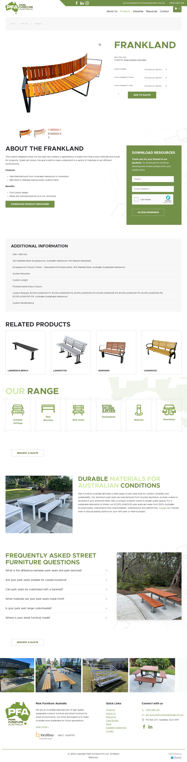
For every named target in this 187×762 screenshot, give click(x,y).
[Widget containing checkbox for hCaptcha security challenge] (152, 199)
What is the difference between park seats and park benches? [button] (43, 570)
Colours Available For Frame (124, 77)
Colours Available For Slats (123, 85)
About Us (112, 11)
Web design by (175, 754)
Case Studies (112, 721)
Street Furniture (130, 60)
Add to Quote (142, 95)
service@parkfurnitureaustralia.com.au (144, 3)
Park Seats (141, 60)
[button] (99, 44)
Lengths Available (120, 69)
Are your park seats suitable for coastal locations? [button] (36, 580)
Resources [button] (151, 11)
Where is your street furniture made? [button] (27, 617)
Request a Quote (27, 453)
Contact (164, 11)
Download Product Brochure (30, 204)
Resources (111, 717)
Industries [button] (138, 11)
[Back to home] (19, 8)
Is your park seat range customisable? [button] (28, 608)
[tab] (28, 695)
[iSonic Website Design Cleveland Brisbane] (176, 757)
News (108, 724)
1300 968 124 (176, 3)
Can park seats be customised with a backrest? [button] (34, 589)
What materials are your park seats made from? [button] (34, 599)
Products (110, 710)
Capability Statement (116, 728)
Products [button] (125, 11)
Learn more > (42, 727)
